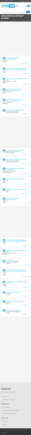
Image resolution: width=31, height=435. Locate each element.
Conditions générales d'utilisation (11, 410)
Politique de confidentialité (9, 413)
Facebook (5, 421)
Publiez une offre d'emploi (9, 399)
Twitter (5, 424)
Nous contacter (6, 407)
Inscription (28, 1)
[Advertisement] (15, 39)
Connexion (21, 1)
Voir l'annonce (25, 63)
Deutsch (11, 1)
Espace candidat (5, 1)
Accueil (5, 396)
